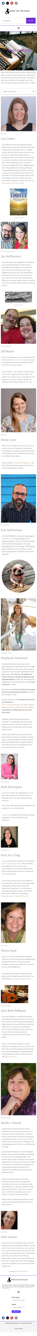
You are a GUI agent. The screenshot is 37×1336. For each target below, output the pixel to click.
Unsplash (25, 1271)
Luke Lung (19, 1271)
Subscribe (16, 1311)
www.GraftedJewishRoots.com (13, 705)
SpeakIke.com (7, 539)
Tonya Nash (8, 950)
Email (14, 1304)
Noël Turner (9, 1237)
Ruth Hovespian (11, 787)
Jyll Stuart (7, 351)
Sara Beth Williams (13, 1010)
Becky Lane (8, 440)
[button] (18, 27)
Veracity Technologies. (21, 360)
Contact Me (6, 815)
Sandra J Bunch (11, 1123)
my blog (29, 382)
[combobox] (13, 21)
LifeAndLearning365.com (22, 463)
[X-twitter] (7, 3)
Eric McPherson (11, 530)
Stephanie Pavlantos (14, 658)
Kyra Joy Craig (10, 855)
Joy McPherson (11, 256)
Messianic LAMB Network (17, 707)
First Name (15, 1297)
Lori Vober (8, 139)
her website (12, 1057)
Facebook (27, 979)
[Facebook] (3, 3)
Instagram (16, 979)
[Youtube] (11, 3)
